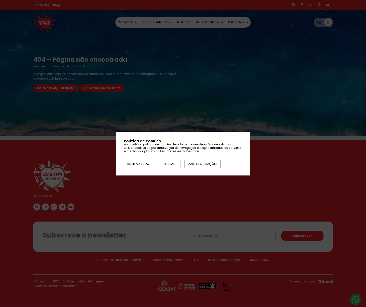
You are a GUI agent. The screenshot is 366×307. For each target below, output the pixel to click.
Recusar (168, 164)
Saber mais (191, 151)
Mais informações (202, 164)
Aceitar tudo (138, 164)
